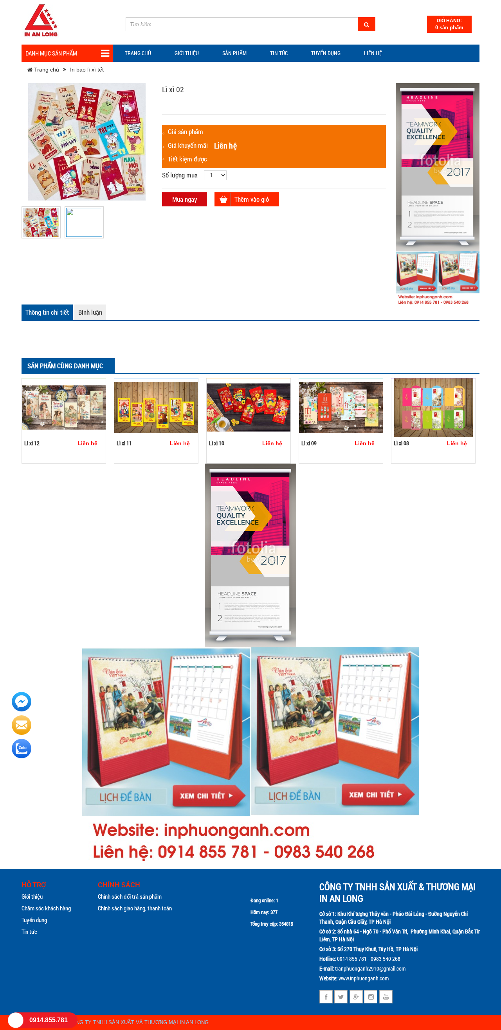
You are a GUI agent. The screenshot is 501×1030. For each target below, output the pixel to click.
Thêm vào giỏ (251, 199)
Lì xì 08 (401, 443)
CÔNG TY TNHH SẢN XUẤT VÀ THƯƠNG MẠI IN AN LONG (138, 1022)
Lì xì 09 (309, 443)
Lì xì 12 (32, 443)
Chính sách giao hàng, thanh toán (135, 908)
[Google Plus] (356, 996)
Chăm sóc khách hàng (46, 908)
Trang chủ (138, 53)
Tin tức (29, 931)
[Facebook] (326, 996)
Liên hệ (373, 53)
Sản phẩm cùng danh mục (65, 365)
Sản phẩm (234, 53)
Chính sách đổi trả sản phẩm (130, 896)
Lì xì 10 (216, 443)
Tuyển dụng (326, 53)
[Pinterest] (371, 996)
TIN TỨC (279, 53)
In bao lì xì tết (87, 69)
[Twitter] (341, 996)
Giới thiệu (187, 53)
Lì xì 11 (124, 443)
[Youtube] (386, 996)
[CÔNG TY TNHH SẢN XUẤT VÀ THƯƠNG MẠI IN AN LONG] (41, 21)
